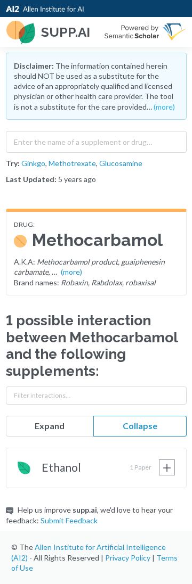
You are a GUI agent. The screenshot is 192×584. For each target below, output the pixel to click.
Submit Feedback (69, 520)
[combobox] (96, 139)
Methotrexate (72, 163)
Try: (13, 163)
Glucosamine (120, 163)
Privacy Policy (127, 557)
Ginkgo (33, 163)
